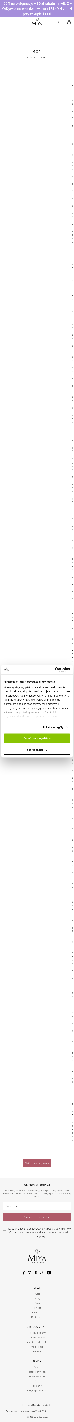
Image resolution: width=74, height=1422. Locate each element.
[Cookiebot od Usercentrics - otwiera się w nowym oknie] (55, 669)
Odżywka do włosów (18, 8)
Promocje (37, 1312)
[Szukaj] (60, 22)
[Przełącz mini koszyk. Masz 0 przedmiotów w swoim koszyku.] (69, 22)
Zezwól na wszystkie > (37, 738)
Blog (37, 1381)
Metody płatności (37, 1337)
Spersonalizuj (35, 749)
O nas (37, 1367)
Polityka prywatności (37, 1390)
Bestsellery (37, 1317)
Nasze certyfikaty (37, 1371)
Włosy (37, 1298)
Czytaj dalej (40, 1236)
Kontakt (37, 1351)
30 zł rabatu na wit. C (53, 3)
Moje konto (37, 1346)
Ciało (37, 1303)
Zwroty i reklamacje (37, 1342)
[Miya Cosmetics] (37, 22)
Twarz (37, 1293)
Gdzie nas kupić (37, 1376)
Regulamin (37, 1385)
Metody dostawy (37, 1332)
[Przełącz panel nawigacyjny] (6, 22)
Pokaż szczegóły (53, 727)
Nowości (37, 1307)
